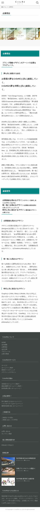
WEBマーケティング (8, 370)
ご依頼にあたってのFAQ (9, 420)
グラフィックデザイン (9, 372)
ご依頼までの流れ (7, 417)
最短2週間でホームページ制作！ (12, 386)
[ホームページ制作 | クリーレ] (20, 2)
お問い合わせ (6, 431)
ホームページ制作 (7, 368)
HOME (4, 342)
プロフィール (6, 351)
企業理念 (4, 347)
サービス (4, 365)
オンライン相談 (7, 434)
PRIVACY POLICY (8, 445)
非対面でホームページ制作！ (11, 384)
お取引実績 (5, 354)
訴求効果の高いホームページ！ (12, 388)
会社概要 (4, 345)
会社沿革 (4, 349)
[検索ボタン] (37, 2)
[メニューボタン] (2, 2)
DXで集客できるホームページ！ (12, 401)
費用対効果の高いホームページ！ (12, 406)
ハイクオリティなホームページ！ (12, 403)
